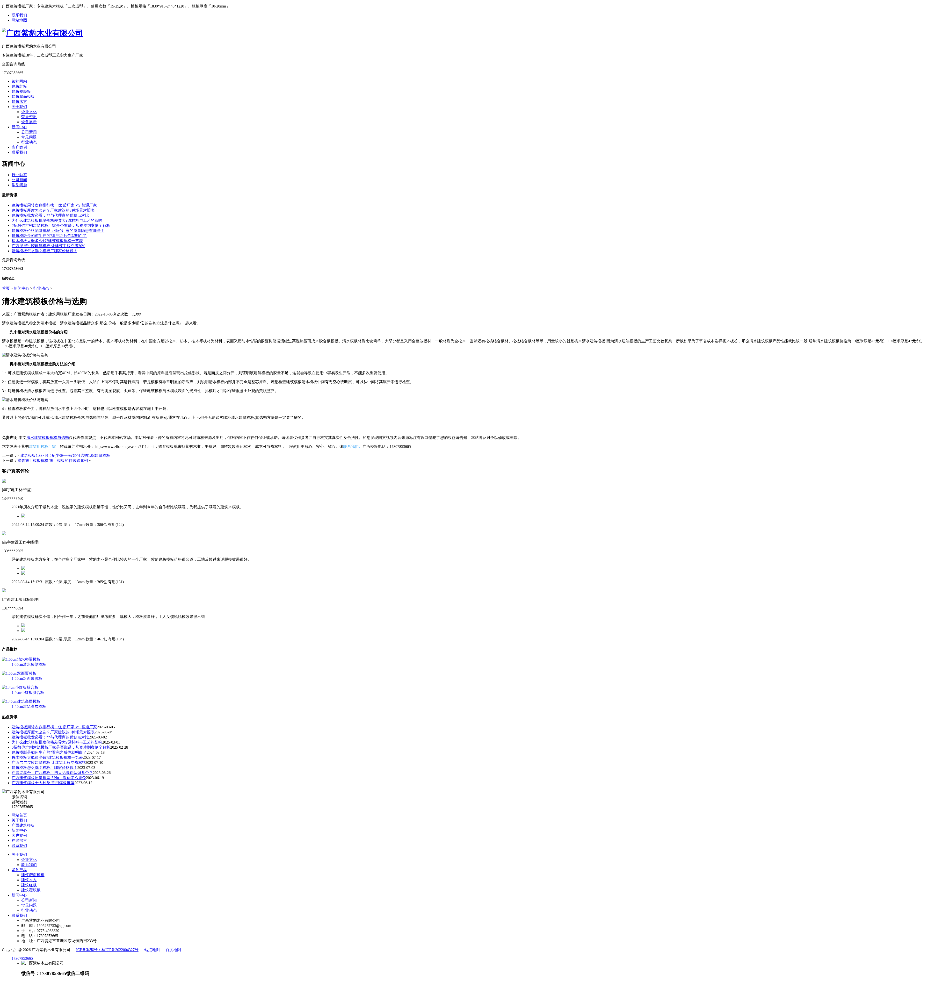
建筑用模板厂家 (42, 446)
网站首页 (19, 815)
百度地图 (173, 950)
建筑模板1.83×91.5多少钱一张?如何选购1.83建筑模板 (65, 455)
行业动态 (29, 142)
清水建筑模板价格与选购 (47, 438)
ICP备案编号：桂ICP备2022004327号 (107, 950)
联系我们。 (352, 446)
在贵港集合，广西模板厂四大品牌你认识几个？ (52, 773)
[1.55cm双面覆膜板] (19, 673)
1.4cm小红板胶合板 (28, 692)
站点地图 (152, 950)
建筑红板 (19, 86)
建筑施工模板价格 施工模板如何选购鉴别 (52, 460)
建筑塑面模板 (23, 96)
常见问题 (29, 137)
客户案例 (19, 147)
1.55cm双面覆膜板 (27, 678)
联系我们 (19, 15)
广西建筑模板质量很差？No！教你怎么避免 (49, 778)
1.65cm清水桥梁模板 (29, 664)
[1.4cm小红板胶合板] (20, 687)
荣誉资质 (29, 117)
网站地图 (19, 20)
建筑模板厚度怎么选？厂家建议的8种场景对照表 (53, 210)
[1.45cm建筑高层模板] (21, 701)
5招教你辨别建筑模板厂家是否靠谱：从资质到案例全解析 (61, 225)
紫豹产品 (19, 870)
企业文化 (29, 112)
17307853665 (22, 958)
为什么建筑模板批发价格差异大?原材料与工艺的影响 (57, 220)
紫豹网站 (19, 81)
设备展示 (29, 122)
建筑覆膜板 (21, 91)
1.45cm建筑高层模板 (29, 706)
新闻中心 (19, 127)
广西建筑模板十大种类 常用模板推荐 (43, 783)
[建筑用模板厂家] (42, 33)
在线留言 (19, 840)
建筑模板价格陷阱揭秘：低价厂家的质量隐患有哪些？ (58, 231)
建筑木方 (19, 102)
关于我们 (19, 107)
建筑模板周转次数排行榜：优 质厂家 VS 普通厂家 (54, 205)
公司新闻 (29, 132)
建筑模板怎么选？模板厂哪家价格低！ (44, 251)
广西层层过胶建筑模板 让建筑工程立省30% (48, 246)
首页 (6, 288)
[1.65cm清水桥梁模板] (21, 659)
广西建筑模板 (23, 825)
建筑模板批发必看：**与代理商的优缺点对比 (50, 215)
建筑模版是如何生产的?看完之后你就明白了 (49, 236)
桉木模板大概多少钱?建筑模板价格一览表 (47, 241)
